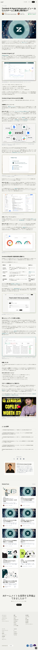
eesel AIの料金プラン (17, 288)
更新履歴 (3, 636)
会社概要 (26, 621)
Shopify (15, 624)
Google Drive (16, 619)
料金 (26, 618)
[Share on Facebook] (20, 459)
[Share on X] (14, 459)
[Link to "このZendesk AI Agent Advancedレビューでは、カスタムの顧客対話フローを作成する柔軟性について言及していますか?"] (34, 441)
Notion (15, 622)
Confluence (17, 119)
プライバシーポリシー (29, 624)
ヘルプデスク (4, 616)
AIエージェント (24, 42)
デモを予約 (27, 616)
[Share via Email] (24, 459)
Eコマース (3, 619)
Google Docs (25, 119)
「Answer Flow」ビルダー (16, 152)
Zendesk (15, 616)
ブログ (3, 5)
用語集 (3, 633)
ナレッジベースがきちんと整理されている (22, 111)
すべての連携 (16, 625)
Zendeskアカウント (5, 333)
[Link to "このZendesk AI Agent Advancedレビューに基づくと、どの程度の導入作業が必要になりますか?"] (34, 437)
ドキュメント (4, 634)
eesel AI (23, 117)
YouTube (15, 634)
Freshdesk (15, 621)
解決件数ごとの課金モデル (15, 283)
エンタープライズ (5, 630)
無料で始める (19, 604)
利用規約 (26, 622)
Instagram (15, 633)
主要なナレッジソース (11, 106)
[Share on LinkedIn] (17, 459)
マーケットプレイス (5, 621)
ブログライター (4, 618)
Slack (15, 618)
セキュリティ (4, 639)
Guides (5, 5)
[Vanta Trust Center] (34, 645)
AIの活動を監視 (21, 220)
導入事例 (26, 619)
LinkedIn (15, 631)
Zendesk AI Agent (5, 55)
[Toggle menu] (36, 2)
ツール (3, 637)
